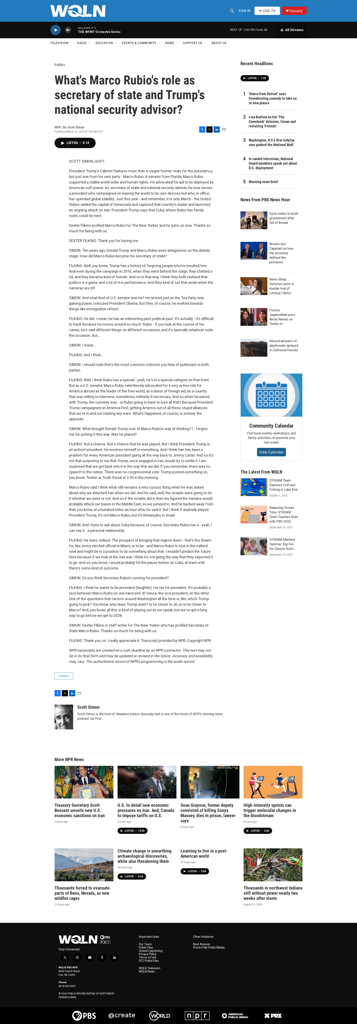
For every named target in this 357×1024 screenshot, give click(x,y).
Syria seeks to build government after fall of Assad (283, 218)
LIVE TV (269, 10)
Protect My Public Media (209, 947)
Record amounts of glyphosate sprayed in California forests (283, 345)
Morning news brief (263, 182)
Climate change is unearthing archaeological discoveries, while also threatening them (144, 856)
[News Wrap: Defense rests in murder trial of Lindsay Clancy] (253, 286)
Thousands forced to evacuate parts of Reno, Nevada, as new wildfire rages (82, 893)
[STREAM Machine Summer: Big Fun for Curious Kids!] (253, 546)
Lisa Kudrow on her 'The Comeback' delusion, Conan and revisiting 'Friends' (272, 121)
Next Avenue (201, 944)
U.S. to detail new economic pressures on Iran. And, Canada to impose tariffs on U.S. (146, 810)
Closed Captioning (150, 950)
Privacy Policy (148, 954)
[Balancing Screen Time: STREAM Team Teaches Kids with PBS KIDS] (253, 514)
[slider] (74, 30)
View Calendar (271, 452)
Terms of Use (147, 957)
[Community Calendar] (271, 395)
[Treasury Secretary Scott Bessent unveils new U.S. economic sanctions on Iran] (84, 782)
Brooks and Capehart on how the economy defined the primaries (281, 253)
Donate (296, 11)
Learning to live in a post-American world (204, 853)
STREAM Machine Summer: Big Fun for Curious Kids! (282, 544)
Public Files (146, 947)
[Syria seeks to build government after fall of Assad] (253, 220)
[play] (55, 30)
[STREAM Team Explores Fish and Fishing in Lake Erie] (253, 487)
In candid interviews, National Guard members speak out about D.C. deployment (273, 163)
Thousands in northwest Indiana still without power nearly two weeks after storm (273, 893)
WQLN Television (149, 968)
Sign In (244, 10)
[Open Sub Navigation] (71, 43)
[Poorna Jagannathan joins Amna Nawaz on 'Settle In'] (253, 317)
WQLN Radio (147, 971)
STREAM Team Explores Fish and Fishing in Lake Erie (283, 485)
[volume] (67, 30)
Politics (60, 65)
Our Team (145, 944)
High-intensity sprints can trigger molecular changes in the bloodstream (270, 810)
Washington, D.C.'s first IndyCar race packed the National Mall (272, 142)
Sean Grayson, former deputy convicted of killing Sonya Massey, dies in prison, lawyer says (208, 813)
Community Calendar (271, 426)
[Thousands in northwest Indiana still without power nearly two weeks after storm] (273, 864)
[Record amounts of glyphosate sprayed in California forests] (253, 348)
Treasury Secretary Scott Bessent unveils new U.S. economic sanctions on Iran (80, 810)
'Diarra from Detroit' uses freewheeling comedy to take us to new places (273, 98)
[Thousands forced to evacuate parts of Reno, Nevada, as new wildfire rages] (84, 864)
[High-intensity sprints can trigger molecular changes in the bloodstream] (273, 782)
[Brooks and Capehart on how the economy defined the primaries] (253, 251)
